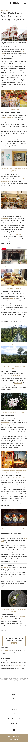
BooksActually (5, 218)
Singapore (3, 653)
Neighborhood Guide (7, 652)
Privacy (14, 713)
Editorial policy (14, 702)
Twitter (16, 667)
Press (14, 698)
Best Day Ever (4, 10)
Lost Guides (11, 664)
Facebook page (21, 552)
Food (17, 650)
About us (14, 694)
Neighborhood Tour (17, 652)
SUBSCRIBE (14, 643)
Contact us (14, 709)
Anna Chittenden (6, 22)
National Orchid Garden (14, 434)
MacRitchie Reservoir (19, 376)
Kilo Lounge (4, 567)
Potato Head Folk (12, 487)
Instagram (10, 667)
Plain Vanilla (11, 298)
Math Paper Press (20, 234)
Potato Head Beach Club (19, 478)
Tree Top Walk (18, 382)
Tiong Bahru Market (9, 117)
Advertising (14, 706)
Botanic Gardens (5, 422)
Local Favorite (23, 650)
